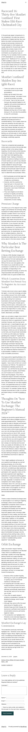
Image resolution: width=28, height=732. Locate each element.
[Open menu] (26, 2)
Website (3, 704)
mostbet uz (22, 392)
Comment (4, 685)
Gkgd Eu (3, 2)
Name (3, 697)
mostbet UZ (9, 665)
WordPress (23, 726)
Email (3, 701)
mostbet (3, 665)
